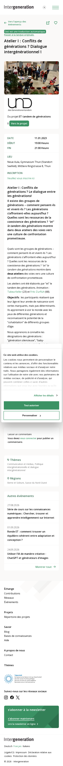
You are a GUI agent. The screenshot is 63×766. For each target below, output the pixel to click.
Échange (9, 589)
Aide (6, 640)
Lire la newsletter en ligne (21, 723)
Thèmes (9, 665)
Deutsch (8, 746)
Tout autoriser (31, 405)
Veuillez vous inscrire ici (20, 178)
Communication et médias (20, 464)
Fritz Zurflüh (37, 291)
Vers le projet (19, 123)
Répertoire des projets (17, 617)
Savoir (7, 627)
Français (17, 746)
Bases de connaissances (18, 636)
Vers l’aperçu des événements (17, 23)
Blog (6, 631)
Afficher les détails (44, 395)
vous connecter (28, 438)
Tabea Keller (14, 291)
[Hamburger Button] (55, 7)
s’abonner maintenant (21, 718)
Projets (8, 612)
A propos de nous (14, 650)
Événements (11, 602)
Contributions (12, 593)
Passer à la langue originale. (19, 34)
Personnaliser (29, 415)
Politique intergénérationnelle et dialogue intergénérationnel (25, 467)
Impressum (21, 752)
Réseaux (9, 597)
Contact (8, 655)
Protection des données (25, 756)
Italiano (26, 746)
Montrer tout (43, 567)
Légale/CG (9, 752)
